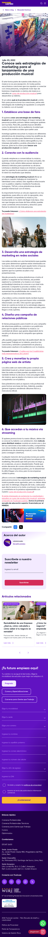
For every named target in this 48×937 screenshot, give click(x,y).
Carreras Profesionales (11, 820)
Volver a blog (9, 10)
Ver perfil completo (19, 544)
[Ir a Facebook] (4, 881)
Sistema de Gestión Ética (11, 933)
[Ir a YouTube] (18, 881)
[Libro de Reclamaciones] (24, 903)
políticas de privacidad (32, 785)
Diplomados (7, 833)
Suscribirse (24, 583)
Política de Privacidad (10, 925)
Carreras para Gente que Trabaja (16, 827)
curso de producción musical (24, 94)
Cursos (5, 830)
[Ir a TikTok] (25, 881)
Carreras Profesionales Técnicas (15, 823)
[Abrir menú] (45, 3)
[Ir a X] (32, 881)
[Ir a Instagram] (11, 881)
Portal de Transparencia (11, 929)
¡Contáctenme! (24, 800)
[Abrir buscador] (41, 3)
